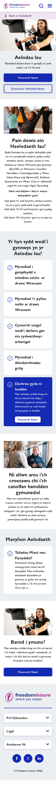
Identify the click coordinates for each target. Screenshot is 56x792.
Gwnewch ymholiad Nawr (28, 88)
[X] (28, 758)
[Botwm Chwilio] (41, 6)
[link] (49, 6)
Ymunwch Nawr (28, 77)
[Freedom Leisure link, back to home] (17, 5)
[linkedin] (39, 758)
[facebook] (16, 758)
